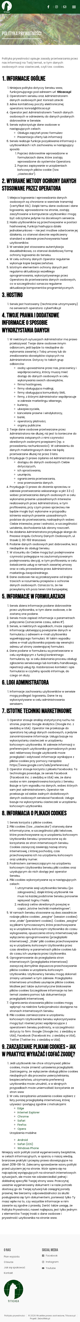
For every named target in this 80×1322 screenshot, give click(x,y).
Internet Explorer (28, 1112)
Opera (21, 1129)
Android (22, 1140)
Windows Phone (28, 1148)
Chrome (23, 1116)
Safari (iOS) (25, 1144)
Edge (20, 1108)
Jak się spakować (14, 1267)
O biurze (8, 1262)
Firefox (21, 1125)
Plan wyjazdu (12, 1256)
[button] (74, 7)
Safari (21, 1121)
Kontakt (8, 1273)
